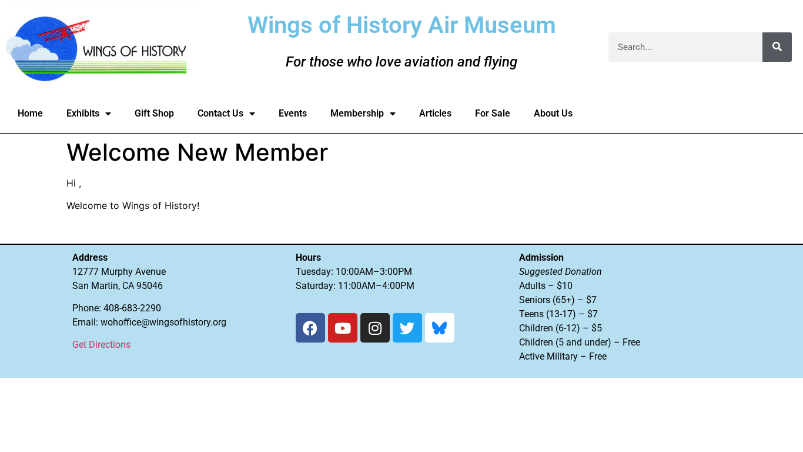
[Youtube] (342, 328)
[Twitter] (407, 328)
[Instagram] (375, 328)
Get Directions (101, 344)
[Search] (777, 47)
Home (30, 113)
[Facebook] (310, 328)
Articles (435, 113)
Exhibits (82, 113)
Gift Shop (154, 113)
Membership (357, 113)
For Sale (492, 113)
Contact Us (220, 113)
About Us (553, 113)
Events (293, 113)
